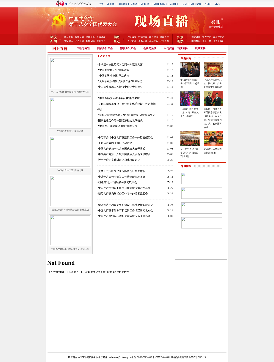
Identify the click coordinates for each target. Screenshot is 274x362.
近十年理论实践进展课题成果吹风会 (119, 159)
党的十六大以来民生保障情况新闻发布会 (121, 171)
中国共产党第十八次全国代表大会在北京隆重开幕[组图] (213, 83)
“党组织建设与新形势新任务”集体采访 (120, 81)
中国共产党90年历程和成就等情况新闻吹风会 (124, 216)
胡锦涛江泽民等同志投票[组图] (213, 151)
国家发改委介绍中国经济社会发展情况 (120, 120)
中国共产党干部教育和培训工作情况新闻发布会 (125, 210)
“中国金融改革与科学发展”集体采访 (119, 98)
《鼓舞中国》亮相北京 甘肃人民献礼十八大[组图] (189, 112)
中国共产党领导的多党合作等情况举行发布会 (124, 188)
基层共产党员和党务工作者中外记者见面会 (123, 193)
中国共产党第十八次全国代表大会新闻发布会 (124, 154)
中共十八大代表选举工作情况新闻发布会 (121, 176)
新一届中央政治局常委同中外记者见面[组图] (189, 153)
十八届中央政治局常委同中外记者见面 (120, 64)
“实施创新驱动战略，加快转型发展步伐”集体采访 (126, 115)
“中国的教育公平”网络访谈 (113, 70)
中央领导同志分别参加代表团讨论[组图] (189, 83)
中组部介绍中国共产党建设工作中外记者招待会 (125, 137)
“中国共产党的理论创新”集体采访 (117, 126)
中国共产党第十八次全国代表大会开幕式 (121, 148)
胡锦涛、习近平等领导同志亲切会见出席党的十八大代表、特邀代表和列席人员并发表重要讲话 (213, 118)
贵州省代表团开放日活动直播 (115, 143)
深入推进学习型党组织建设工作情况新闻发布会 (125, 205)
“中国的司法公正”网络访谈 (113, 75)
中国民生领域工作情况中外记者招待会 (120, 86)
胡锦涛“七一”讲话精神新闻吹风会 (117, 182)
